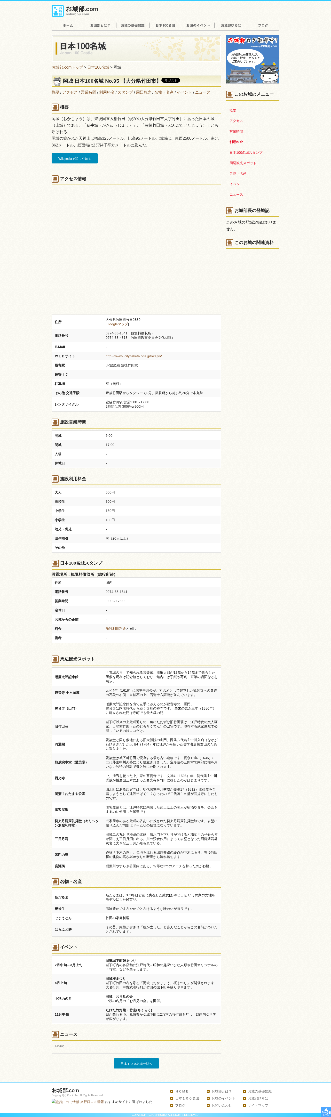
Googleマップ (117, 324)
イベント (184, 92)
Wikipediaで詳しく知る (74, 159)
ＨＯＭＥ (182, 1091)
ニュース (203, 92)
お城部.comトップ (67, 67)
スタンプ (125, 92)
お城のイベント (223, 1098)
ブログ (180, 1105)
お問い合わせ (222, 1105)
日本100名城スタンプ (245, 152)
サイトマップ (258, 1105)
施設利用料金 (116, 629)
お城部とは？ (222, 1091)
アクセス (70, 92)
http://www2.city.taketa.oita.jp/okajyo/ (134, 356)
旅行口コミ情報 (91, 1102)
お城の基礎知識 (260, 1091)
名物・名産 (164, 92)
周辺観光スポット (243, 163)
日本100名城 (98, 67)
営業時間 (88, 92)
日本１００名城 (187, 1098)
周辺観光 (143, 92)
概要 (55, 92)
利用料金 (107, 92)
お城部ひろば (258, 1098)
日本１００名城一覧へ (136, 1064)
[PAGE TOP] (326, 1112)
